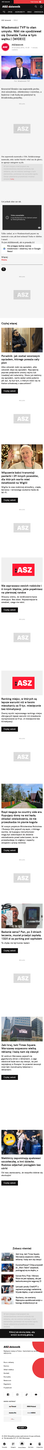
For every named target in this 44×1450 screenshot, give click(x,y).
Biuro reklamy (9, 1362)
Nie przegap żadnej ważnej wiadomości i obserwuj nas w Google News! (24, 249)
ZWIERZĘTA (38, 12)
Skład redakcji (9, 1369)
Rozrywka (7, 1377)
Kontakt (6, 1373)
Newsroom (7, 1380)
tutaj (12, 179)
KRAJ (29, 12)
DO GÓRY (21, 1428)
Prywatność (8, 1388)
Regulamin (7, 1384)
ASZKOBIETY (20, 12)
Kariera (6, 1366)
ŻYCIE (10, 12)
